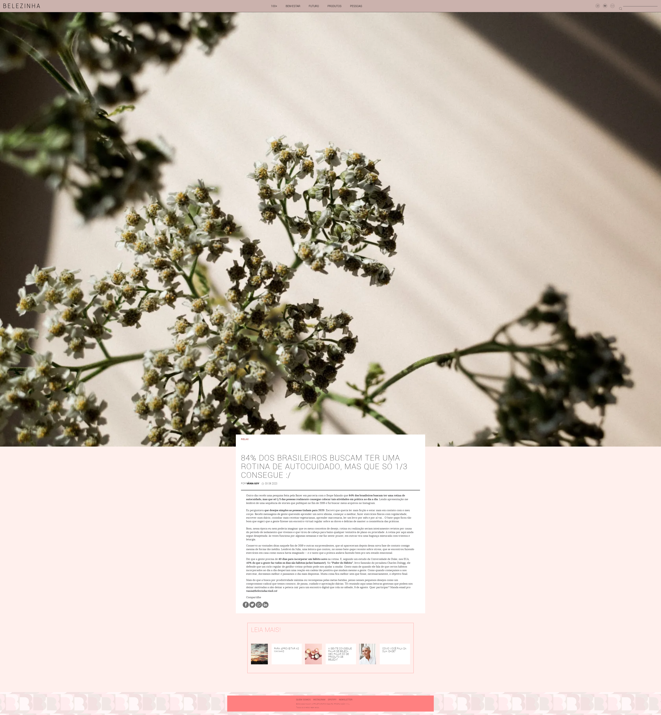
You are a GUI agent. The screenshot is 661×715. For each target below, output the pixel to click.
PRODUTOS (335, 6)
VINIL (347, 704)
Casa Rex (330, 704)
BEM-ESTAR (293, 6)
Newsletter (345, 699)
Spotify (332, 699)
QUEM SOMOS (303, 699)
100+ (274, 6)
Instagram (319, 699)
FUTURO (314, 6)
